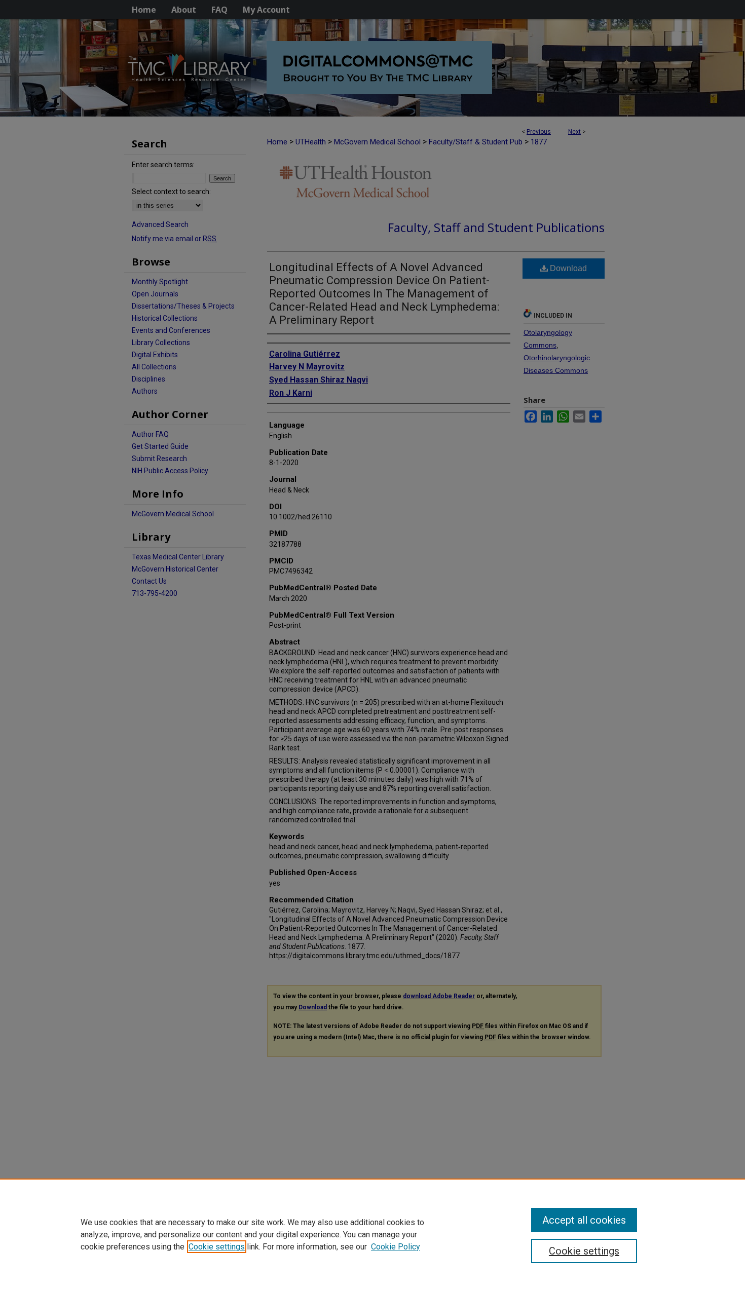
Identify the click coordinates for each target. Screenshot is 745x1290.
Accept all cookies (584, 1220)
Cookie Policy (395, 1246)
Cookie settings (217, 1246)
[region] (372, 1234)
